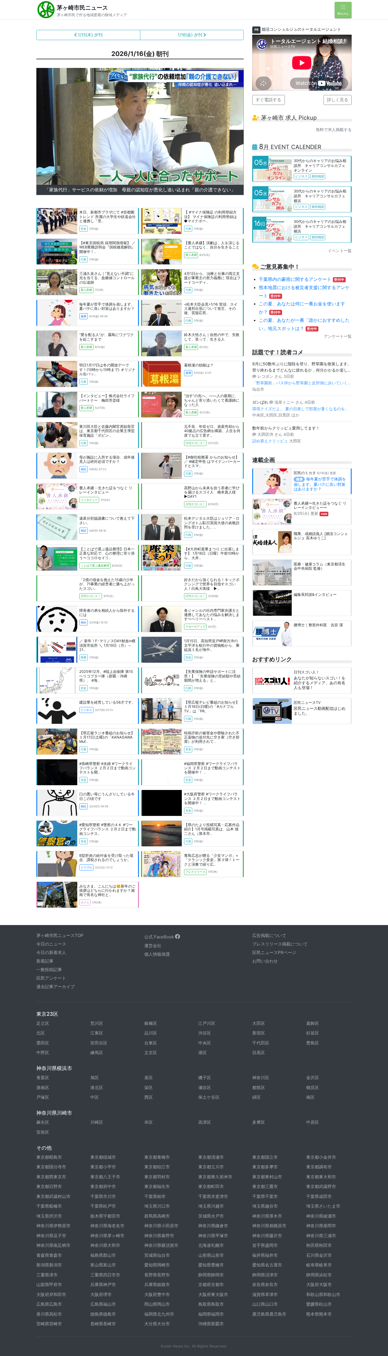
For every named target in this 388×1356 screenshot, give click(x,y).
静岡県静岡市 (211, 1275)
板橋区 (150, 1023)
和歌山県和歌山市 (323, 1294)
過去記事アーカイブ (55, 986)
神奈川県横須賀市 (161, 1245)
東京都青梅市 (157, 1157)
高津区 (204, 1122)
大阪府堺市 (101, 1294)
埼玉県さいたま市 (323, 1206)
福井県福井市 (265, 1255)
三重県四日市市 (105, 1275)
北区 (40, 1033)
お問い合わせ (265, 961)
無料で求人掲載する (334, 129)
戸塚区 (42, 1097)
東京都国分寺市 (51, 1167)
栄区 (148, 1087)
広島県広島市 (49, 1304)
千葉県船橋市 (49, 1206)
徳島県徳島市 (103, 1314)
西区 (148, 1097)
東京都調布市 (319, 1167)
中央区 (204, 1043)
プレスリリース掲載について (280, 944)
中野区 (42, 1052)
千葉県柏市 (155, 1196)
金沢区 (312, 1077)
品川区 (150, 1033)
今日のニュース (51, 944)
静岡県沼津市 (265, 1275)
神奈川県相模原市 (269, 1225)
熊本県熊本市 (319, 1314)
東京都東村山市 (267, 1176)
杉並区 (312, 1033)
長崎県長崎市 (103, 1323)
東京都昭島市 (49, 1157)
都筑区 (258, 1087)
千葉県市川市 (103, 1196)
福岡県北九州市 (159, 1314)
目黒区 (258, 1052)
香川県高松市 (49, 1314)
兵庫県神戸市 (103, 1284)
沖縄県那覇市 (211, 1323)
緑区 (256, 1097)
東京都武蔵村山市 (53, 1196)
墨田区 (42, 1043)
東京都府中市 (103, 1186)
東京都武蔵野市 (321, 1186)
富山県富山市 (103, 1265)
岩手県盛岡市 (265, 1245)
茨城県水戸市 (211, 1216)
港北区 (96, 1087)
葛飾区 (312, 1023)
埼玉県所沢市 (49, 1216)
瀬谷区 (204, 1087)
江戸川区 (206, 1023)
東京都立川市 (211, 1167)
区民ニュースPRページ (274, 952)
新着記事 (44, 961)
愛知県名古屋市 (267, 1265)
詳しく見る (337, 99)
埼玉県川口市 (157, 1206)
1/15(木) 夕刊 (90, 35)
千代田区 (260, 1043)
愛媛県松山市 (319, 1304)
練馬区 (96, 1052)
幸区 (148, 1122)
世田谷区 (98, 1043)
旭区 (94, 1077)
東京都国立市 (265, 1157)
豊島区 (312, 1043)
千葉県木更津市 (213, 1196)
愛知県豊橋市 (211, 1265)
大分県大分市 (157, 1323)
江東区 (96, 1033)
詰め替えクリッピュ (270, 440)
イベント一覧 (340, 250)
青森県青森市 (49, 1255)
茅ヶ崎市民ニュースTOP (60, 935)
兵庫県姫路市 (157, 1284)
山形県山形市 (211, 1255)
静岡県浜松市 (319, 1275)
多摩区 (258, 1122)
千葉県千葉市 (265, 1196)
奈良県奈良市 (265, 1284)
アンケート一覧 (338, 336)
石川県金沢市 (319, 1255)
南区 (310, 1097)
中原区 (312, 1122)
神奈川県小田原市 (161, 1225)
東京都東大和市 (321, 1176)
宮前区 (42, 1132)
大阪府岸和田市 (51, 1294)
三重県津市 (47, 1275)
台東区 (150, 1043)
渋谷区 (204, 1033)
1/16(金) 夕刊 (190, 35)
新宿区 (258, 1033)
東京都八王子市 (105, 1176)
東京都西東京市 (51, 1176)
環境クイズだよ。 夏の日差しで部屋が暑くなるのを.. (299, 408)
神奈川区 (260, 1077)
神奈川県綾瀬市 (321, 1216)
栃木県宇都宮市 (105, 1216)
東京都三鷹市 (265, 1186)
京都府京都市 (211, 1284)
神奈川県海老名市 (107, 1225)
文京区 (150, 1052)
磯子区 (204, 1077)
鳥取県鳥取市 (211, 1304)
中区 (94, 1097)
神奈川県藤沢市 (267, 1235)
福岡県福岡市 (211, 1314)
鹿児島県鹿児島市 (269, 1314)
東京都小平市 (103, 1167)
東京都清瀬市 (211, 1157)
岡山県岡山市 (157, 1304)
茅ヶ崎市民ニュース (82, 7)
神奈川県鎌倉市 (213, 1225)
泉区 (148, 1077)
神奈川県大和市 (105, 1245)
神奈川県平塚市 (213, 1235)
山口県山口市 (265, 1304)
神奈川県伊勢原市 (53, 1225)
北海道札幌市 (211, 1245)
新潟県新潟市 (49, 1265)
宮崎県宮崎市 (49, 1323)
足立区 (42, 1023)
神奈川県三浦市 (321, 1235)
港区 (202, 1052)
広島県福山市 (103, 1304)
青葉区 (42, 1077)
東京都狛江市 (157, 1167)
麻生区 (42, 1122)
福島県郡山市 (103, 1255)
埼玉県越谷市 (265, 1206)
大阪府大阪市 (319, 1284)
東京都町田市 (211, 1186)
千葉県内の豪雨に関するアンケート (302, 279)
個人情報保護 (157, 954)
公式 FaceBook (159, 937)
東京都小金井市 (321, 1157)
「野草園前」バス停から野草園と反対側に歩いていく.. (301, 382)
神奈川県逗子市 (51, 1235)
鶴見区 (312, 1087)
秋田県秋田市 (319, 1245)
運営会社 (152, 945)
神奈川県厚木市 (267, 1216)
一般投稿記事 (49, 969)
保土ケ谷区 (209, 1097)
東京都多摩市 (265, 1167)
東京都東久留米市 (215, 1176)
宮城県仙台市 (157, 1255)
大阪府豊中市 (157, 1294)
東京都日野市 (49, 1186)
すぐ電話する (268, 99)
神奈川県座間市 (321, 1225)
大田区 (258, 1023)
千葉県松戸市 (103, 1206)
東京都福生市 (157, 1186)
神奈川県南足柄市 (53, 1245)
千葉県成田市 (319, 1196)
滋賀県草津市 (265, 1294)
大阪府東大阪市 (213, 1294)
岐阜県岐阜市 (319, 1265)
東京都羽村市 (157, 1176)
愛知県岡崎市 (157, 1265)
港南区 (42, 1087)
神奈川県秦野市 (159, 1235)
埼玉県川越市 (211, 1206)
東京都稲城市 (103, 1157)
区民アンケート (51, 978)
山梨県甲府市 (49, 1284)
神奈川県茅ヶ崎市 (107, 1235)
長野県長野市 (157, 1275)
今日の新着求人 (51, 952)
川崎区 (96, 1122)
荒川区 (96, 1023)
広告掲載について (269, 935)
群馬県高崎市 (157, 1216)
